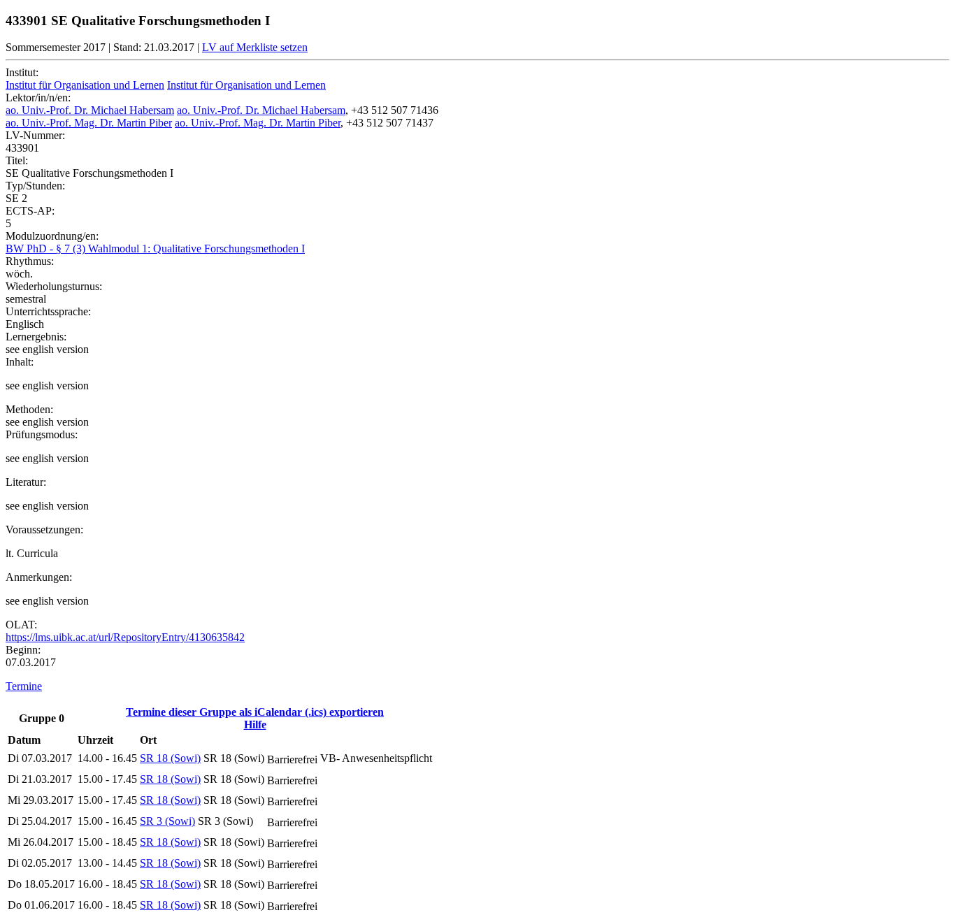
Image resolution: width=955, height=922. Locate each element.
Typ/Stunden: (35, 186)
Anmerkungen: (39, 577)
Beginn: (23, 650)
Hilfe (255, 724)
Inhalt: (20, 362)
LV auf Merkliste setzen (255, 47)
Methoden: (29, 409)
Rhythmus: (30, 261)
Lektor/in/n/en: (38, 97)
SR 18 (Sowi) (170, 758)
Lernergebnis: (36, 337)
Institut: (22, 72)
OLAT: (21, 625)
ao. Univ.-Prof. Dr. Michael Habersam (90, 110)
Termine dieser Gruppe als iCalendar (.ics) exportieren (255, 712)
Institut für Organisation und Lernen (85, 85)
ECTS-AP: (30, 211)
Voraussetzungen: (44, 529)
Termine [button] (24, 686)
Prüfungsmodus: (42, 434)
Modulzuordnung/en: (52, 236)
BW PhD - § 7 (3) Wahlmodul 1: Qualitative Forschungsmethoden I (155, 248)
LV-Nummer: (35, 135)
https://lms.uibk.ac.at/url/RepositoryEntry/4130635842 (125, 637)
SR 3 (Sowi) (167, 821)
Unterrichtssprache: (48, 311)
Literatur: (26, 482)
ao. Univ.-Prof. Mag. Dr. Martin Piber (89, 123)
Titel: (17, 160)
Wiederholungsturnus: (54, 286)
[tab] (477, 686)
